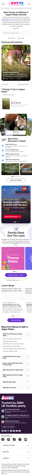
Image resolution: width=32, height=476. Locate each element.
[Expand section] (28, 357)
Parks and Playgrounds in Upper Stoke (14, 348)
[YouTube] (25, 439)
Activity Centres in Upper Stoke (12, 339)
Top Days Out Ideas (9, 445)
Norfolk (7, 8)
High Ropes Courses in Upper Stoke (13, 343)
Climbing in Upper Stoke (10, 341)
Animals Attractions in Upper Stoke (11, 357)
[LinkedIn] (8, 439)
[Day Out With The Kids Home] (16, 3)
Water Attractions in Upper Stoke (13, 370)
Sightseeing (22, 8)
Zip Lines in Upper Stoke (10, 351)
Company (6, 458)
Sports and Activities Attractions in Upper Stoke (13, 363)
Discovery (6, 451)
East (2, 8)
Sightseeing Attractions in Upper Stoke (13, 375)
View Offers (21, 38)
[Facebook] (2, 439)
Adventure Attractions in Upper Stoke (12, 334)
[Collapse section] (28, 335)
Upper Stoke (14, 8)
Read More (16, 28)
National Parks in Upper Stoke (11, 346)
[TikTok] (14, 439)
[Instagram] (19, 439)
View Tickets (11, 38)
